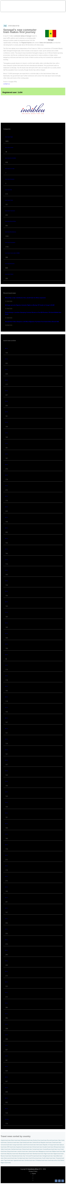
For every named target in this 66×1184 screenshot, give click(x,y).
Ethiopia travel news (59, 1147)
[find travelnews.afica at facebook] (56, 1181)
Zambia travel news (29, 1160)
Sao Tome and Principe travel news (32, 1156)
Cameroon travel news (13, 1142)
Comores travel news (6, 1144)
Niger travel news (48, 1153)
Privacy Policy (33, 1171)
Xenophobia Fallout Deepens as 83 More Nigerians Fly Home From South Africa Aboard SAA (32, 321)
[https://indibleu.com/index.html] (33, 119)
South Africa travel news (35, 1158)
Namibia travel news (38, 1153)
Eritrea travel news (37, 1147)
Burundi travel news (52, 1140)
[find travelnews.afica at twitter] (62, 1181)
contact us (6, 84)
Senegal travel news (47, 1156)
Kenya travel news (12, 1151)
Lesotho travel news (22, 1151)
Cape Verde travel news (26, 1142)
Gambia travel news (16, 1149)
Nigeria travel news (59, 1153)
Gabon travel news (6, 1149)
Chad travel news (56, 1142)
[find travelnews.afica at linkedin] (59, 1181)
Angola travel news (6, 1140)
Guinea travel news (37, 1149)
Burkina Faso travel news (40, 1140)
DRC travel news (11, 1147)
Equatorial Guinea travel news (24, 1147)
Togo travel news (8, 1160)
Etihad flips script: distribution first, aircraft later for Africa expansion (25, 297)
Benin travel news (16, 1140)
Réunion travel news (6, 1156)
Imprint (33, 1173)
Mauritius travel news (13, 1153)
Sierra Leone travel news (10, 1158)
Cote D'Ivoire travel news (29, 1144)
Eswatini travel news (48, 1147)
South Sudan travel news (49, 1158)
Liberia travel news (33, 1151)
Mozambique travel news (25, 1153)
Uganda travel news (19, 1160)
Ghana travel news (27, 1149)
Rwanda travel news (17, 1156)
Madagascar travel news (45, 1151)
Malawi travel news (57, 1151)
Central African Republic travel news (42, 1142)
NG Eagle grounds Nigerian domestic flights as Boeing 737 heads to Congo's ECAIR (29, 305)
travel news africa (52, 1160)
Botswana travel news (27, 1140)
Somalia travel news (22, 1158)
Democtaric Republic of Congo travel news (47, 1144)
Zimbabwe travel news (41, 1160)
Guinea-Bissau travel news (50, 1149)
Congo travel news (18, 1144)
